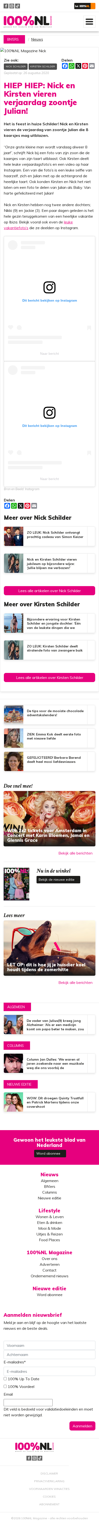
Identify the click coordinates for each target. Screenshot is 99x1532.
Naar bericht (49, 353)
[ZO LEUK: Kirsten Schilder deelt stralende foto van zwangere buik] (49, 650)
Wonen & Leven (50, 1216)
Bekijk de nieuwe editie (57, 879)
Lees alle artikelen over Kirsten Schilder (49, 677)
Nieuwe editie (19, 1084)
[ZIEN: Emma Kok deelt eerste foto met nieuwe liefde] (49, 738)
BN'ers (13, 39)
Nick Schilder (16, 66)
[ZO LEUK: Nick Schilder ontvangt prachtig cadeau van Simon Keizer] (49, 536)
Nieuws (37, 39)
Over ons (49, 1258)
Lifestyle (49, 1211)
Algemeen (16, 1007)
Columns (15, 1045)
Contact (49, 1270)
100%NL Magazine (28, 22)
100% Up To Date (23, 1378)
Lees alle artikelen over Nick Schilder (49, 590)
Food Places (49, 1239)
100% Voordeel (21, 1386)
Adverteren (50, 1264)
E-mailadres (15, 1362)
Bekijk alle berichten (75, 853)
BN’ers (49, 1186)
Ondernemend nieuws (49, 1275)
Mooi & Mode (49, 1228)
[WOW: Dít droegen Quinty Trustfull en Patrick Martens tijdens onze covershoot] (49, 1102)
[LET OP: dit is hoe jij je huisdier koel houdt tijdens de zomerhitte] (49, 948)
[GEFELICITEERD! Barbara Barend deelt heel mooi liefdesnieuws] (49, 761)
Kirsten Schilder (42, 66)
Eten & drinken (49, 1222)
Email (8, 1394)
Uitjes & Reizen (49, 1234)
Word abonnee (48, 1153)
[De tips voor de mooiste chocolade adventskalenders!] (49, 714)
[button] (84, 6)
